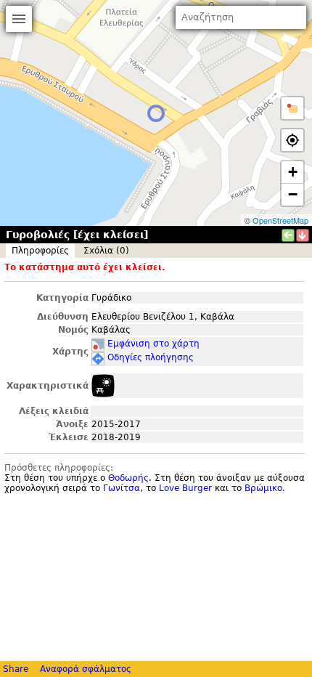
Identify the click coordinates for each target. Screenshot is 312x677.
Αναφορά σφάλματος (85, 669)
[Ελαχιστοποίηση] (302, 235)
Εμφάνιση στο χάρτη (153, 343)
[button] (292, 108)
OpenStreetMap (280, 220)
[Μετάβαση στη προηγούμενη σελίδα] (288, 235)
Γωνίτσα (121, 488)
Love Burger (185, 488)
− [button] (292, 194)
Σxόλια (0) (106, 251)
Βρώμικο (263, 488)
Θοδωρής (128, 478)
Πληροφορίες (40, 251)
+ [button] (292, 172)
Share (15, 669)
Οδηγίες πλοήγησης (150, 357)
